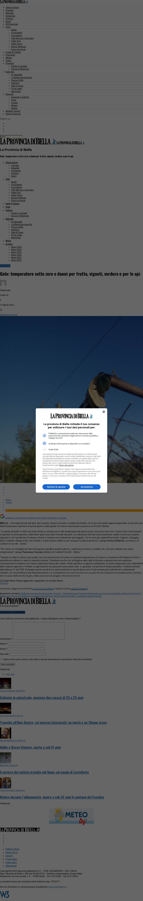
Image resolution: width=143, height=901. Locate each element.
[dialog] (71, 450)
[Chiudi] (104, 412)
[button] (71, 449)
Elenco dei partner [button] (66, 465)
